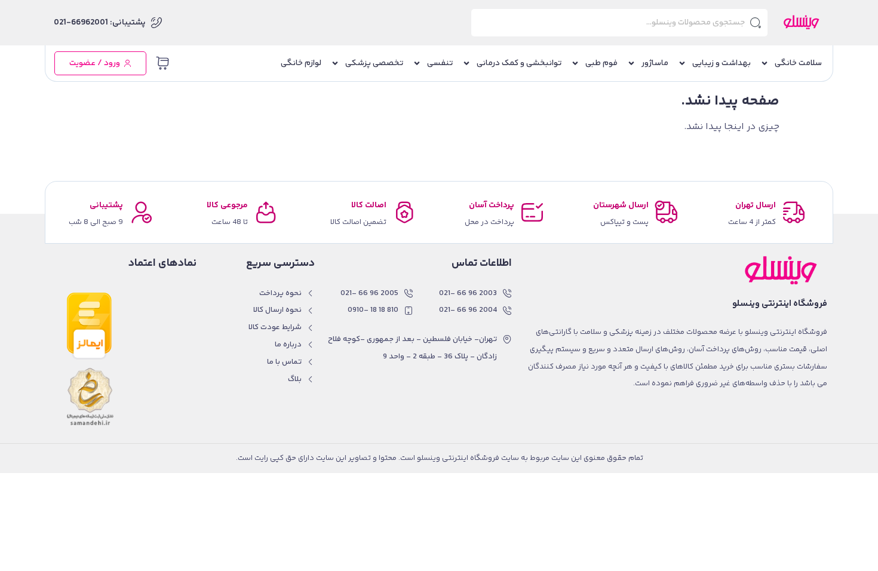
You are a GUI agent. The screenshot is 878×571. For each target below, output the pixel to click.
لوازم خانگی (301, 63)
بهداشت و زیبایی (721, 63)
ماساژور (654, 63)
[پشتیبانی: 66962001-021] (156, 23)
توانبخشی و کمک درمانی (519, 63)
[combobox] (619, 22)
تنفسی (440, 63)
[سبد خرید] (162, 63)
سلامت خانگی (798, 63)
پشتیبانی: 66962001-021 (100, 22)
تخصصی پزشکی (374, 63)
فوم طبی (601, 63)
